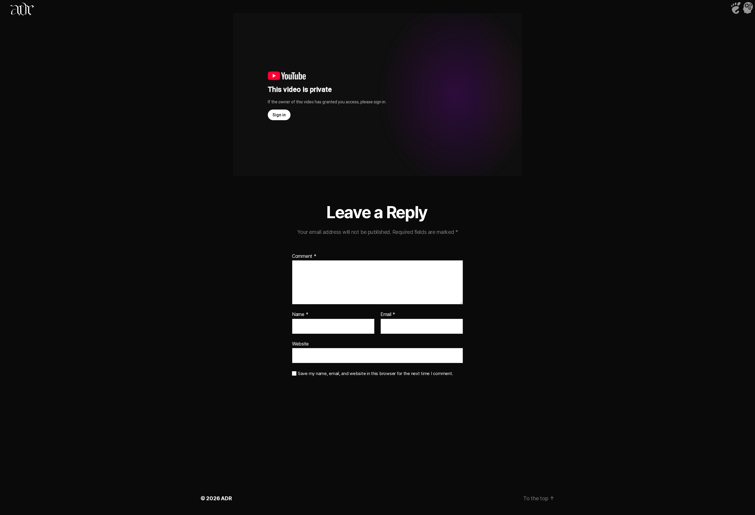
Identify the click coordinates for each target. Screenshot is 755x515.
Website (300, 343)
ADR (226, 498)
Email (387, 314)
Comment (304, 256)
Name (300, 314)
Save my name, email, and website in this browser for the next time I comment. (375, 373)
